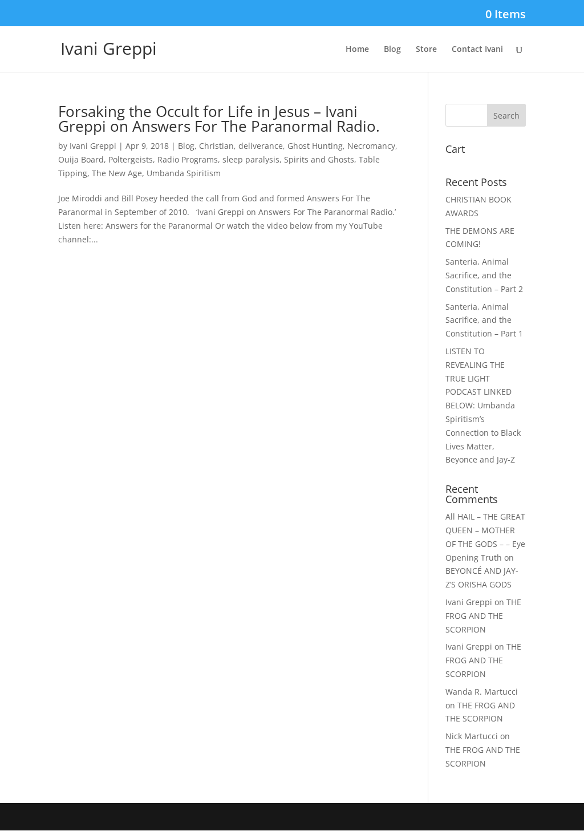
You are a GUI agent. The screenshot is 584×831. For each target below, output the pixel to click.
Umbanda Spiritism (184, 173)
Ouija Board (81, 159)
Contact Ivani (477, 49)
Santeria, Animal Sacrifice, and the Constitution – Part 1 (484, 320)
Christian (216, 145)
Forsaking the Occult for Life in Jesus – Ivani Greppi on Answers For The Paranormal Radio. (219, 118)
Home (357, 49)
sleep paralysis (250, 159)
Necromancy (371, 145)
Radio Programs (187, 159)
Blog (392, 49)
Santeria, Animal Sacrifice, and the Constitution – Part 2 (484, 275)
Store (426, 49)
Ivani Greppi (93, 145)
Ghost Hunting (315, 145)
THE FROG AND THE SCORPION (483, 616)
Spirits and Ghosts (319, 159)
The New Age (117, 173)
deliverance (260, 145)
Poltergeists (130, 159)
